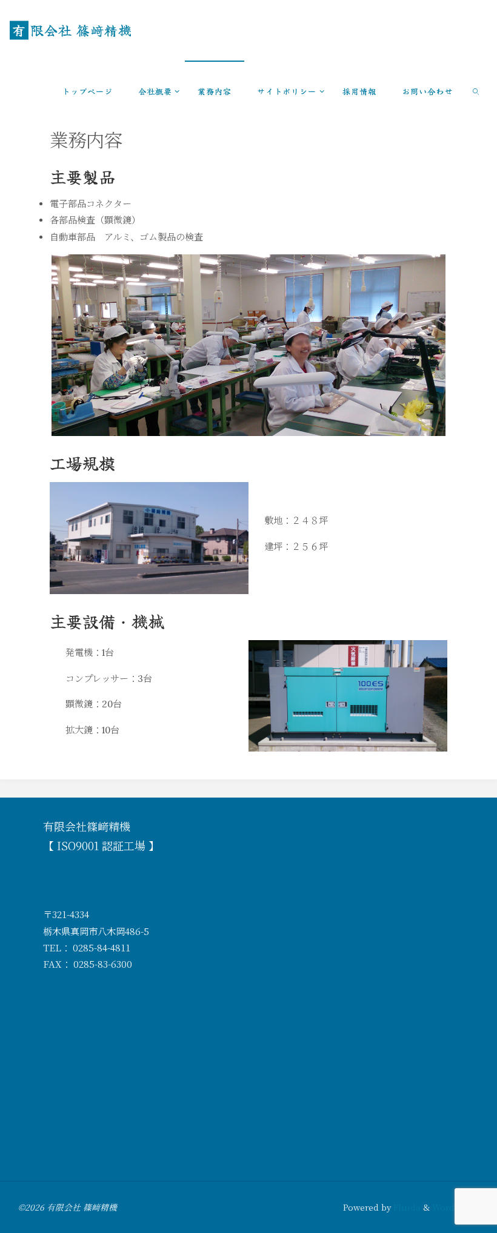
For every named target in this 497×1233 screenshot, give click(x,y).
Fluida (406, 1207)
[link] (476, 91)
